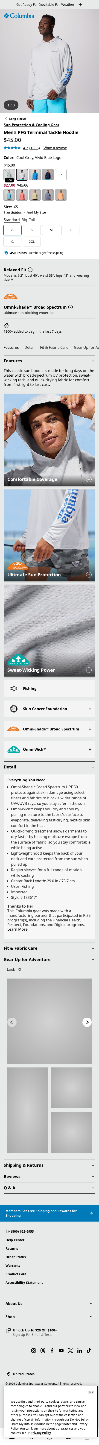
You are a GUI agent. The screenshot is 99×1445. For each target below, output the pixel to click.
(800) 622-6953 (22, 1231)
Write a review (55, 147)
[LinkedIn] (79, 1350)
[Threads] (42, 1350)
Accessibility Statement (24, 1282)
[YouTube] (61, 1350)
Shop (10, 1316)
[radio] (9, 174)
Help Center (15, 1240)
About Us (14, 1303)
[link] (49, 1021)
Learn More (17, 929)
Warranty (13, 1265)
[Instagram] (33, 1350)
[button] (30, 269)
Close (91, 1392)
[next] (87, 1022)
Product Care (16, 1274)
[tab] (12, 220)
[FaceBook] (52, 1350)
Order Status (16, 1257)
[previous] (12, 1022)
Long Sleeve (17, 119)
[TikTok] (88, 1350)
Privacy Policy (41, 1433)
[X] (70, 1350)
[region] (49, 61)
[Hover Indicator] (89, 479)
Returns (12, 1248)
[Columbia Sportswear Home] (19, 15)
